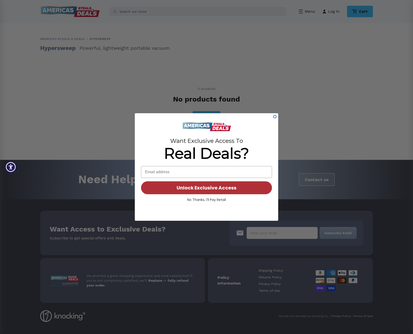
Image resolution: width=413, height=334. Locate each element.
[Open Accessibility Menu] (11, 167)
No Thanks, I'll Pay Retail (206, 199)
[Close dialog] (274, 116)
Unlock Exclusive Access (206, 187)
